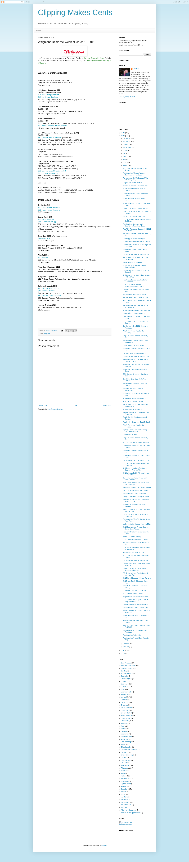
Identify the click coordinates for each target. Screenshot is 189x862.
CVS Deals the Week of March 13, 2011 (136, 460)
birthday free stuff (127, 673)
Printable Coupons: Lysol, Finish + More (137, 488)
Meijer (123, 744)
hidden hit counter (125, 825)
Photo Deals (125, 765)
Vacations (124, 797)
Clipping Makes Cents (75, 12)
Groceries (124, 710)
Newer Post (43, 405)
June (125, 157)
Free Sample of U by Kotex (132, 635)
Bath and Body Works (128, 666)
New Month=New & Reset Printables (135, 605)
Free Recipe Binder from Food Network (136, 422)
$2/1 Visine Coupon (130, 435)
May (124, 160)
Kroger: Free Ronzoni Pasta (132, 262)
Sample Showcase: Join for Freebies (135, 186)
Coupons (124, 681)
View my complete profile (127, 97)
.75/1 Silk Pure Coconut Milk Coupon (135, 491)
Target (123, 794)
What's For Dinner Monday (132, 537)
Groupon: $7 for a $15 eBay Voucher (135, 208)
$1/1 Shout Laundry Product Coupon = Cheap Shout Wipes (136, 528)
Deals (123, 689)
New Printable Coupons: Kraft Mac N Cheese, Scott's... (135, 360)
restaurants (125, 779)
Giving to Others (126, 708)
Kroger (123, 729)
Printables (124, 768)
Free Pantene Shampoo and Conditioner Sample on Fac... (134, 225)
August (125, 151)
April (125, 162)
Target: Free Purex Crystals (132, 183)
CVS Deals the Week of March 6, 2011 (136, 560)
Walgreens (47, 333)
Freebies (124, 700)
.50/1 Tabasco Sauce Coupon (133, 594)
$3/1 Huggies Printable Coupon (134, 239)
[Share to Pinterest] (76, 330)
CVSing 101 (125, 687)
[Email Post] (62, 330)
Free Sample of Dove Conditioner (134, 494)
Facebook (124, 694)
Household (125, 721)
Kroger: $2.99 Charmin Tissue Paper (135, 597)
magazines (125, 734)
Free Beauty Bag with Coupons (134, 552)
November (127, 141)
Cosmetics (124, 676)
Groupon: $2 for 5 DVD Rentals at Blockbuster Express (134, 569)
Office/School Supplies (129, 750)
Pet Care (124, 763)
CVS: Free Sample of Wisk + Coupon (135, 540)
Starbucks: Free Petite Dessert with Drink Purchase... (135, 479)
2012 (123, 133)
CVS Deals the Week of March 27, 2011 (136, 254)
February (126, 644)
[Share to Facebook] (73, 330)
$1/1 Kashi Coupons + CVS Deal (134, 591)
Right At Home (126, 784)
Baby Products (126, 663)
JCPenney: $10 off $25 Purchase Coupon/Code (134, 266)
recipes (123, 773)
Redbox (123, 776)
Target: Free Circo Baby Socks (133, 345)
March (125, 166)
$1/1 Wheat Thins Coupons (132, 409)
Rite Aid (123, 786)
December (127, 138)
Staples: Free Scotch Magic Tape (134, 216)
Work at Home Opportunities (131, 813)
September (127, 147)
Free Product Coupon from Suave (134, 295)
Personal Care (126, 760)
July (124, 153)
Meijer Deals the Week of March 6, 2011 (137, 524)
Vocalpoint (124, 800)
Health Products (126, 715)
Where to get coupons (128, 810)
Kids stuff (124, 723)
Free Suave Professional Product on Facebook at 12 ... (135, 281)
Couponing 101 (126, 679)
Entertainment (126, 692)
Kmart (123, 726)
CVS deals (124, 684)
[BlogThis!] (68, 330)
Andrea (136, 69)
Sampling (124, 789)
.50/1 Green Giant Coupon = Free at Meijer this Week (135, 601)
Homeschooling (126, 718)
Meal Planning (126, 742)
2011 (123, 136)
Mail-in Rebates (126, 736)
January (126, 647)
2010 (123, 650)
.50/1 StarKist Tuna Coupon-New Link (136, 443)
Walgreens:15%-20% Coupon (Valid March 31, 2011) (135, 179)
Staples (123, 792)
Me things (124, 739)
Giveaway (124, 705)
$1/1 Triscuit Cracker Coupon (133, 401)
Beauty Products (126, 668)
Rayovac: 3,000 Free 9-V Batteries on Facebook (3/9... (136, 500)
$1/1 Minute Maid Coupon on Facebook (136, 310)
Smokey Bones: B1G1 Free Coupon (135, 297)
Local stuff (124, 731)
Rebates (124, 771)
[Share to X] (71, 330)
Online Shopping (127, 755)
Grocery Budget (126, 713)
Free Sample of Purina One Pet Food (135, 608)
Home (38, 31)
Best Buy (124, 671)
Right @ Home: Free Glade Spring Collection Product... (135, 431)
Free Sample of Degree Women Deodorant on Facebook (134, 174)
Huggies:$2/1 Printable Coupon (134, 313)
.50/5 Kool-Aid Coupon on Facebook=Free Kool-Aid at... (134, 286)
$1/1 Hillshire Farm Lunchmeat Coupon (136, 242)
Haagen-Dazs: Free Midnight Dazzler (136, 497)
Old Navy (124, 752)
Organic (123, 757)
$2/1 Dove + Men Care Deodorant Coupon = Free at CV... (134, 469)
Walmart (124, 807)
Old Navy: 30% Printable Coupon (134, 353)
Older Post (107, 405)
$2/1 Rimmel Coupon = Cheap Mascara (137, 578)
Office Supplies (126, 747)
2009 (123, 653)
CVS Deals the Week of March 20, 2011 (136, 356)
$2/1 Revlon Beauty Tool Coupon (134, 398)
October (126, 144)
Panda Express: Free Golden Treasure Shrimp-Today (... (136, 510)
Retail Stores (125, 781)
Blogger (104, 845)
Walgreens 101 (126, 805)
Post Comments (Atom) (55, 409)
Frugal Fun (124, 702)
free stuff (124, 697)
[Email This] (66, 330)
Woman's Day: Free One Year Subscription (133, 389)
